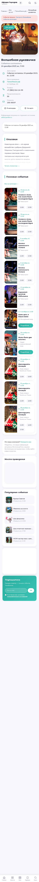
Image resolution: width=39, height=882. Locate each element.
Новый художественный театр (25, 344)
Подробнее (24, 325)
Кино (20, 880)
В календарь (11, 108)
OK (31, 590)
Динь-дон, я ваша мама (23, 316)
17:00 (22, 430)
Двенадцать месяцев (24, 365)
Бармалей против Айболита (23, 294)
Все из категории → (11, 184)
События (12, 880)
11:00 (22, 207)
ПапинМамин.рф (20, 11)
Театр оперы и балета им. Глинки (25, 370)
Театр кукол (24, 202)
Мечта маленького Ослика (23, 245)
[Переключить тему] (35, 3)
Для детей (11, 11)
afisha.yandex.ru (6, 117)
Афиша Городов (9, 2)
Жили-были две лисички (25, 338)
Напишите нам (25, 442)
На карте (30, 108)
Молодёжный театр (26, 319)
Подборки (27, 880)
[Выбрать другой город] (20, 3)
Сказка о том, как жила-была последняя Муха (25, 197)
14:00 (29, 377)
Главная (4, 11)
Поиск (35, 880)
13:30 (29, 207)
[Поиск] (29, 3)
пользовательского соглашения (17, 596)
